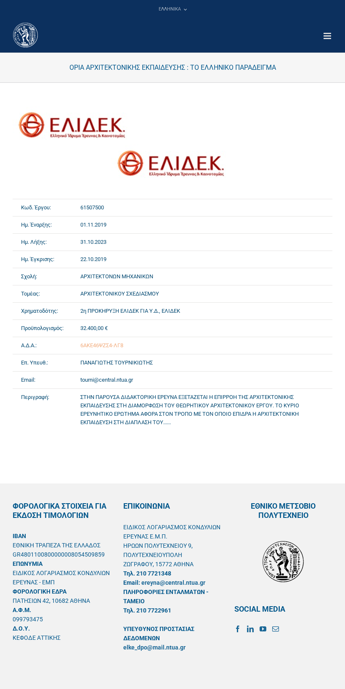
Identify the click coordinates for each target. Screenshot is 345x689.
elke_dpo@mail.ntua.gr (154, 647)
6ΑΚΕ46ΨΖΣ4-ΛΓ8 (101, 345)
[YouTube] (263, 629)
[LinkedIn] (250, 629)
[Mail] (275, 629)
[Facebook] (237, 629)
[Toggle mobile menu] (328, 36)
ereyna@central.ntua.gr (173, 582)
